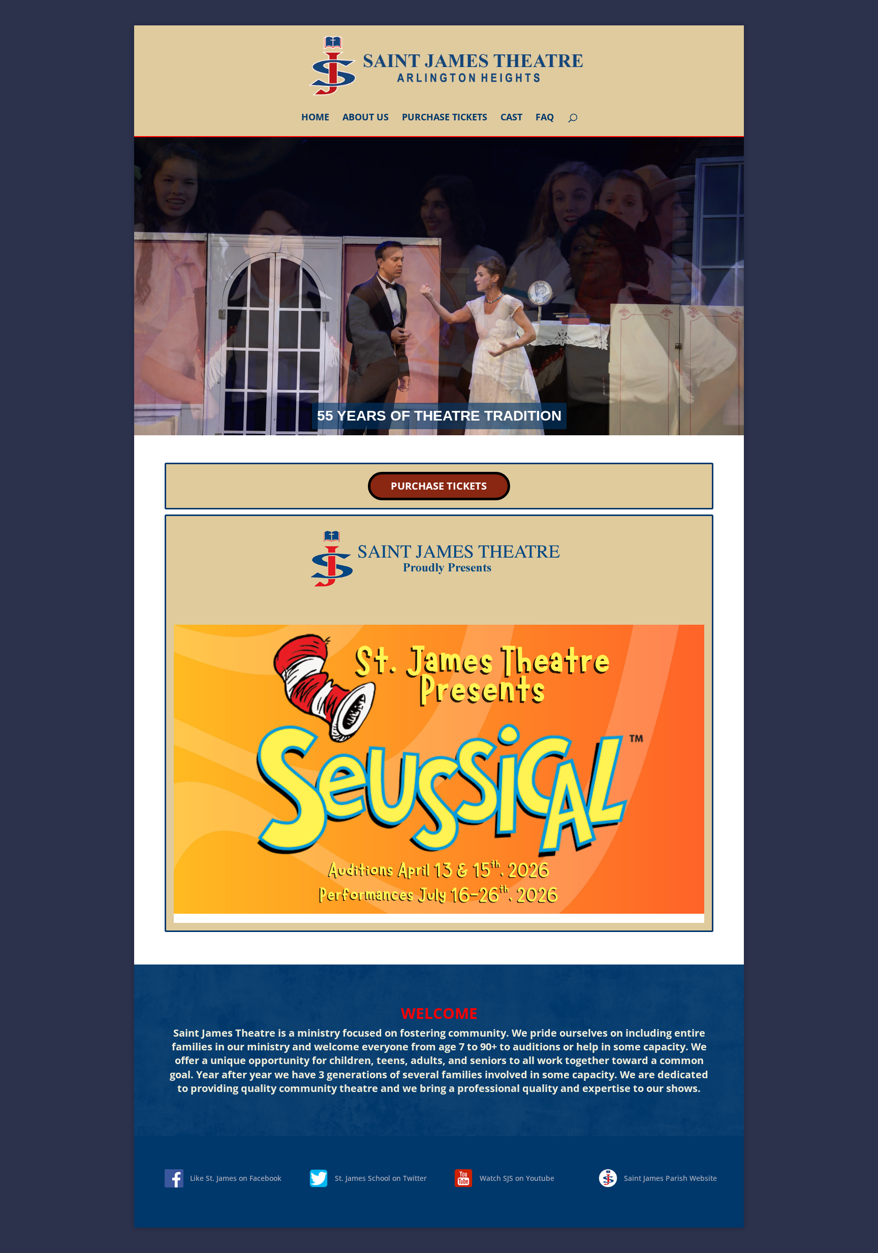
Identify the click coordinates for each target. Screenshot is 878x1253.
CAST (511, 118)
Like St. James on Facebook (235, 1178)
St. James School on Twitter (381, 1178)
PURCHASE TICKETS (444, 118)
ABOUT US (365, 118)
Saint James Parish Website (670, 1178)
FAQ (545, 118)
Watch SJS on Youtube (517, 1178)
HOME (315, 118)
